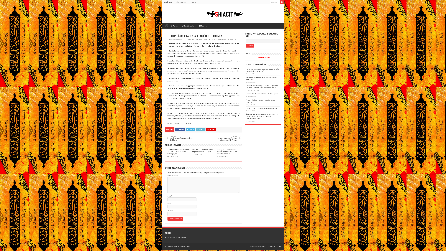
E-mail (170, 203)
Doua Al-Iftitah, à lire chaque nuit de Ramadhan (261, 108)
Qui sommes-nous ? (181, 2)
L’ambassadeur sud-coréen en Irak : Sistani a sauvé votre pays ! (178, 152)
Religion (176, 26)
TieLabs (278, 246)
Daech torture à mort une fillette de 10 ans (181, 138)
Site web (170, 210)
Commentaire (172, 175)
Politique (204, 26)
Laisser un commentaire (218, 39)
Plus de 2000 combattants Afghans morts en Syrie (202, 151)
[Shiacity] (223, 13)
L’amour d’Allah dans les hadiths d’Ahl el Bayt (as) (262, 94)
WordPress (262, 246)
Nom (169, 196)
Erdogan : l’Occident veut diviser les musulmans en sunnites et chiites (227, 152)
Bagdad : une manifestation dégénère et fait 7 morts (227, 138)
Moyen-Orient (203, 39)
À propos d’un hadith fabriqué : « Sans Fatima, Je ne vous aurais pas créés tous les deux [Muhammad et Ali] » (262, 116)
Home (167, 25)
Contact (193, 2)
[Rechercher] (282, 2)
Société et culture (189, 26)
